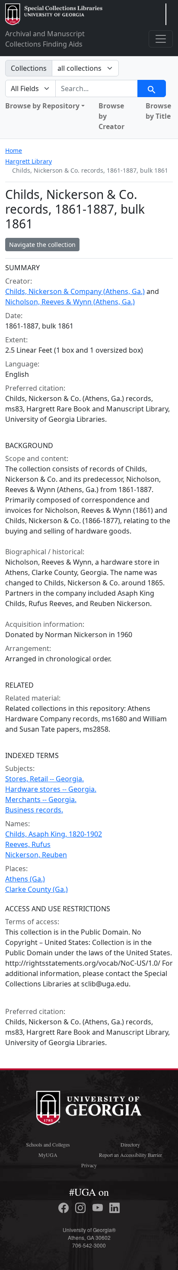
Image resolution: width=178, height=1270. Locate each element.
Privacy (89, 1165)
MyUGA (47, 1154)
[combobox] (96, 88)
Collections (29, 68)
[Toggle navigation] (161, 38)
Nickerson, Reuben (36, 854)
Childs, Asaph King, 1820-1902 (53, 834)
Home (13, 150)
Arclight (53, 14)
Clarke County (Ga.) (36, 889)
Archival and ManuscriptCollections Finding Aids (45, 39)
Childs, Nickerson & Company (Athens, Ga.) (75, 291)
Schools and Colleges (48, 1144)
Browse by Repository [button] (42, 106)
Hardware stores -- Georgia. (50, 789)
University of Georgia (89, 1108)
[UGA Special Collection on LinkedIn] (114, 1208)
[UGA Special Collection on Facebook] (64, 1208)
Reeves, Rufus (28, 844)
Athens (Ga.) (25, 879)
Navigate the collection (42, 244)
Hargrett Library (28, 161)
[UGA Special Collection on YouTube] (98, 1208)
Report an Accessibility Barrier (130, 1154)
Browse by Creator (111, 116)
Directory (130, 1144)
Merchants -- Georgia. (40, 799)
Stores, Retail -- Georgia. (44, 778)
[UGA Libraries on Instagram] (81, 1208)
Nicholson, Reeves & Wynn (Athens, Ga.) (70, 301)
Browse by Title (158, 111)
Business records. (34, 810)
